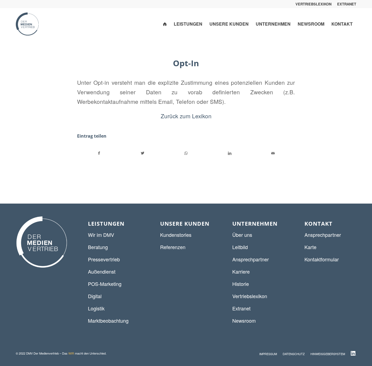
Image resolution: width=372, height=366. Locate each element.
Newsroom (244, 320)
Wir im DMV (101, 234)
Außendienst (101, 271)
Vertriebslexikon (249, 296)
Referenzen (172, 246)
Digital (95, 296)
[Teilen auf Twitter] (142, 153)
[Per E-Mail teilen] (273, 153)
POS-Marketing (104, 283)
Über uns (242, 234)
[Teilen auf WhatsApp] (186, 153)
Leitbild (240, 246)
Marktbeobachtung (108, 320)
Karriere (241, 271)
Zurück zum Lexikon (186, 116)
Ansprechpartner (250, 259)
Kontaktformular (321, 259)
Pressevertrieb (104, 259)
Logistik (96, 308)
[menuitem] (313, 4)
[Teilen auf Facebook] (99, 153)
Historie (240, 283)
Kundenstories (175, 234)
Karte (310, 246)
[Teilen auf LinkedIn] (229, 153)
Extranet (241, 308)
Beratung (98, 246)
